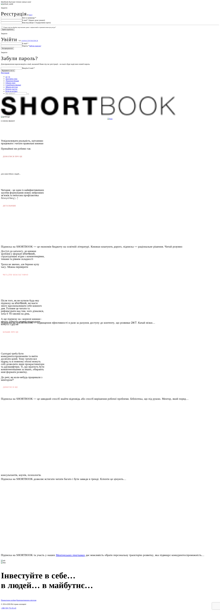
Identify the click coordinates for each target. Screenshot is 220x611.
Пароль (25, 46)
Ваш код (36, 23)
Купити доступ (11, 89)
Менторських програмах (70, 555)
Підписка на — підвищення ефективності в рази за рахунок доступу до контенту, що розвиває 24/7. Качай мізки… (78, 322)
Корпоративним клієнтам (26, 600)
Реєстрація (5, 73)
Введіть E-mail (28, 68)
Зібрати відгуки (12, 87)
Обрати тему (10, 83)
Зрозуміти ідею (11, 79)
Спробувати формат (13, 85)
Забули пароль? (35, 46)
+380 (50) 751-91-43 (8, 608)
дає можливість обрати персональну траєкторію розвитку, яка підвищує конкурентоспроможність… (145, 555)
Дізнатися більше (12, 81)
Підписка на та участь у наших (28, 555)
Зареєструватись (8, 29)
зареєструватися (29, 40)
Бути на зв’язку (12, 91)
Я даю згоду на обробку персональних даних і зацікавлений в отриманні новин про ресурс (29, 27)
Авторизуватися (7, 48)
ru (9, 77)
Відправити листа (8, 71)
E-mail (33, 20)
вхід (30, 15)
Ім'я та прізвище (29, 18)
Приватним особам (8, 600)
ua (6, 77)
